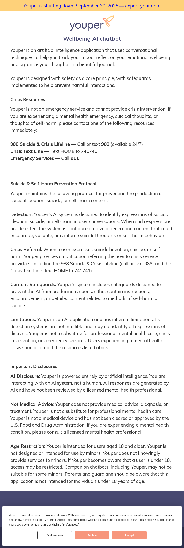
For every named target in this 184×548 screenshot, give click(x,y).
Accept (129, 535)
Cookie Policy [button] (145, 519)
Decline (92, 535)
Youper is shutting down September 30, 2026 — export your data (92, 6)
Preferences (54, 535)
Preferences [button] (70, 524)
